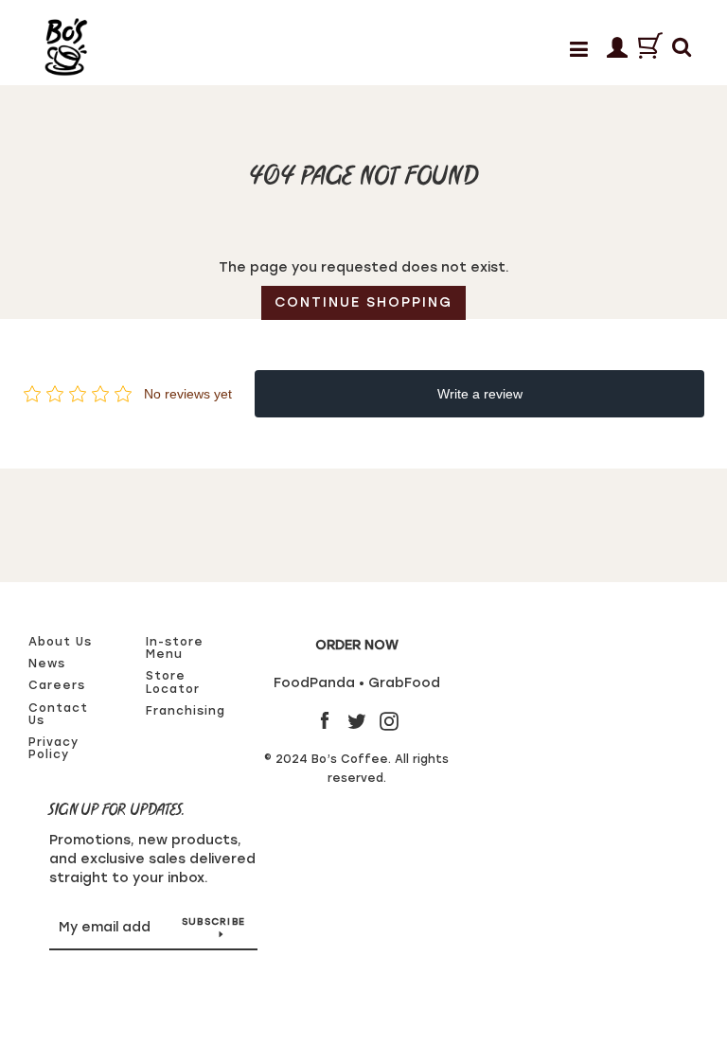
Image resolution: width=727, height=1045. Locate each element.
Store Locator (173, 682)
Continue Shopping (363, 302)
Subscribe (213, 921)
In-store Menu (175, 648)
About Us (60, 641)
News (46, 663)
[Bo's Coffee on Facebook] (324, 721)
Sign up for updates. (117, 811)
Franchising (185, 710)
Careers (56, 685)
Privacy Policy (53, 748)
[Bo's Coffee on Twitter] (356, 721)
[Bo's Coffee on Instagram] (389, 721)
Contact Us (58, 714)
